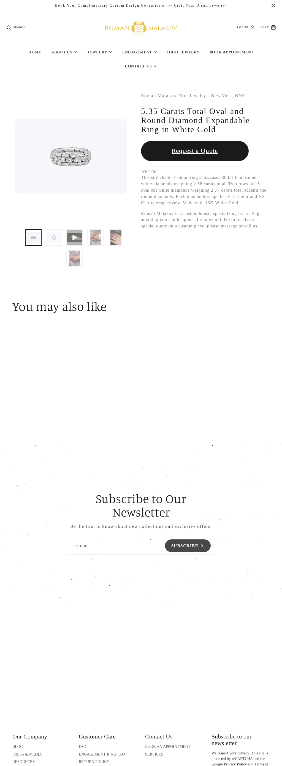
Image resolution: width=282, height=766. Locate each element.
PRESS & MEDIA (27, 754)
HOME (34, 52)
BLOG (17, 747)
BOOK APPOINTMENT (232, 52)
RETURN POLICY (94, 762)
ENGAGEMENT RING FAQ (102, 754)
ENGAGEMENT (137, 52)
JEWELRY (97, 52)
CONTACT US (138, 66)
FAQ (82, 747)
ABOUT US (61, 52)
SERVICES (154, 754)
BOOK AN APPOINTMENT (168, 747)
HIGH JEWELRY (183, 52)
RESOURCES (23, 762)
